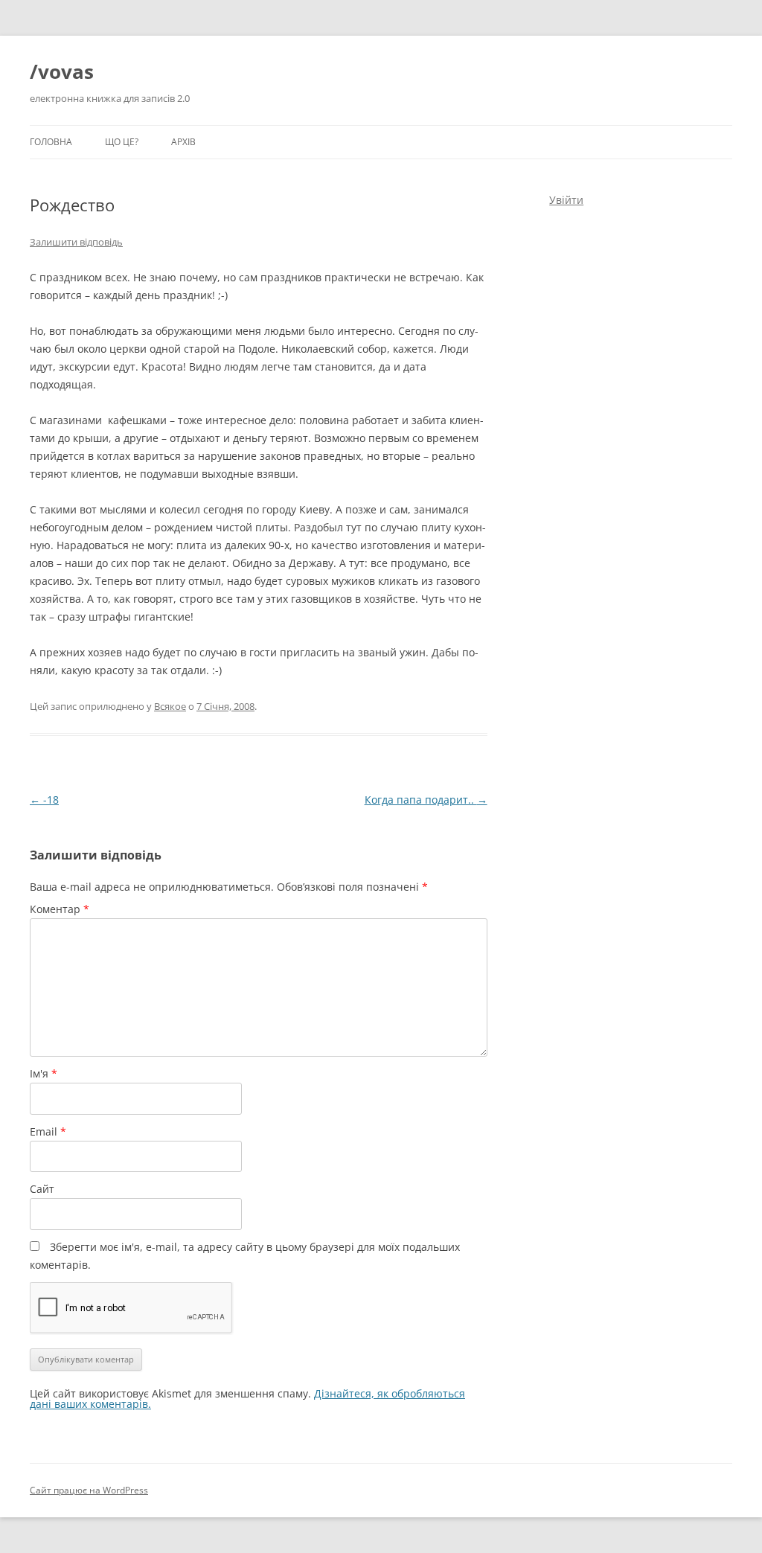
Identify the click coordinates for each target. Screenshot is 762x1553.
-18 (44, 799)
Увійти (566, 200)
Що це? (121, 141)
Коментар (59, 909)
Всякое (170, 706)
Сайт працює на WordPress (89, 1490)
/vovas (62, 71)
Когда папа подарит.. (426, 799)
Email (48, 1131)
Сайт (42, 1189)
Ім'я (43, 1073)
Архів (183, 141)
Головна (51, 141)
